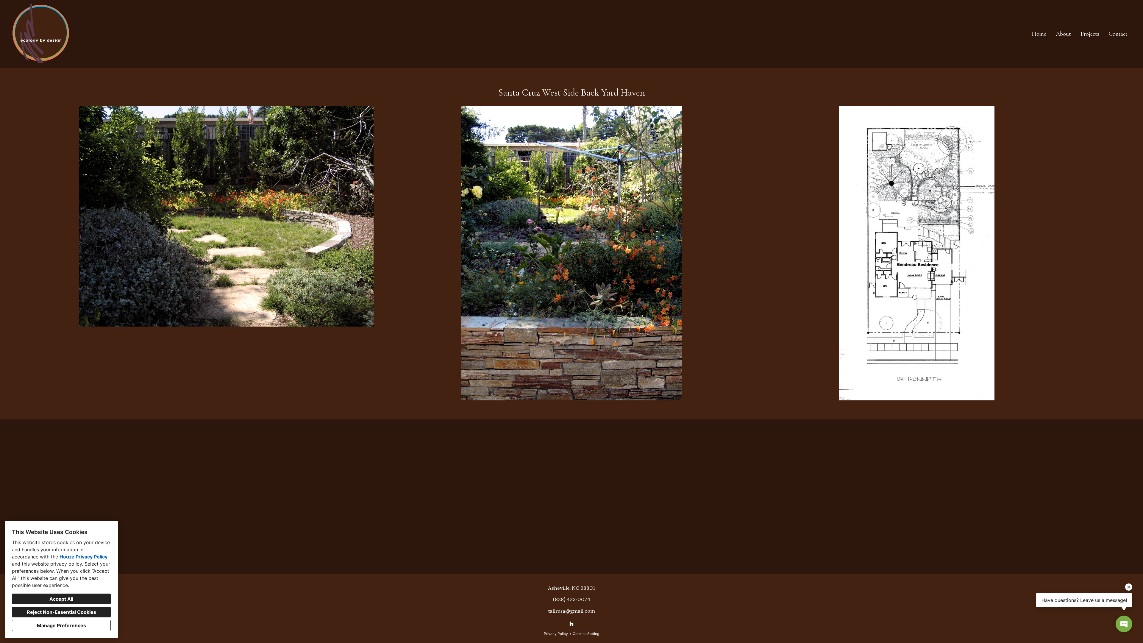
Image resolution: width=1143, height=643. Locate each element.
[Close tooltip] (1128, 587)
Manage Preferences (61, 625)
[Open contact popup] (1124, 624)
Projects (1089, 34)
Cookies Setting (586, 633)
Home (1039, 34)
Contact (1118, 34)
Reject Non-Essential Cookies (61, 612)
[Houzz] (571, 624)
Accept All (61, 599)
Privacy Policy (556, 633)
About (1063, 34)
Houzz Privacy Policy (83, 557)
